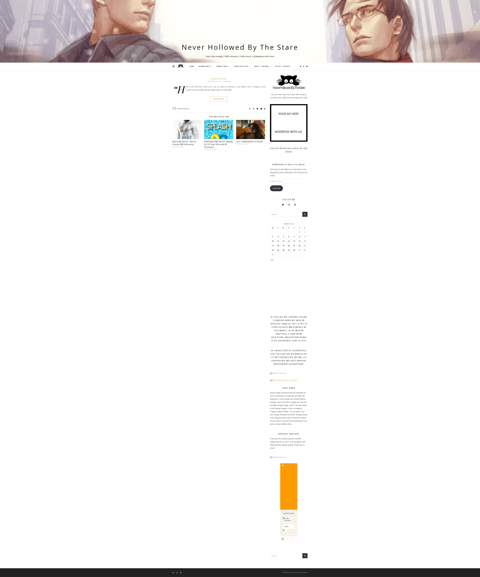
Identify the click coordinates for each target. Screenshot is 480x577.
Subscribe (276, 188)
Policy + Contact (282, 66)
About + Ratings (261, 66)
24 (273, 250)
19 (283, 246)
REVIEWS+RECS (204, 66)
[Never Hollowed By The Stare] (180, 66)
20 (289, 246)
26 (283, 250)
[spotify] (307, 66)
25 (278, 250)
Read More (218, 99)
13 (289, 241)
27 (289, 250)
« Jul (271, 260)
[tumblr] (303, 66)
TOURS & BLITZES (241, 66)
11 (278, 241)
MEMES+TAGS (222, 66)
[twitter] (301, 66)
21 (294, 246)
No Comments (225, 81)
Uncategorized (219, 79)
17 (273, 246)
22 (299, 246)
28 (294, 250)
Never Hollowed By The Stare (240, 47)
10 (273, 241)
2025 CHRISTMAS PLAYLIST (249, 141)
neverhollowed (183, 109)
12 (283, 241)
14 (294, 241)
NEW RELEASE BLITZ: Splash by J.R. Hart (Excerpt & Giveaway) (218, 144)
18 (278, 246)
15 (299, 241)
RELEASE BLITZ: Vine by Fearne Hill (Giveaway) (184, 143)
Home (192, 66)
